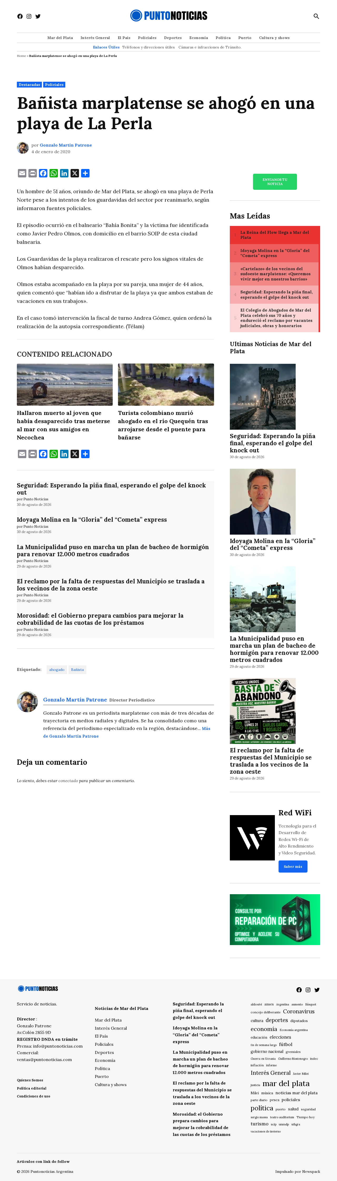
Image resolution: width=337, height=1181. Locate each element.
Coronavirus (299, 1011)
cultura (257, 1020)
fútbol (285, 1044)
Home (21, 56)
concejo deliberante (266, 1012)
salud (293, 1108)
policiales (291, 1099)
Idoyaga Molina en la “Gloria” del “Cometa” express (92, 519)
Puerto (244, 37)
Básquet (310, 1004)
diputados (299, 1020)
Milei (255, 1093)
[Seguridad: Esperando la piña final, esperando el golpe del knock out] (263, 397)
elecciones (280, 1037)
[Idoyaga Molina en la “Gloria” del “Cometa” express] (263, 502)
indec (314, 1059)
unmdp (284, 1124)
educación (259, 1037)
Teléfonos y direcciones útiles (148, 47)
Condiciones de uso (33, 1096)
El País (124, 37)
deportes (277, 1020)
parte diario (259, 1100)
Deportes (173, 37)
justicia (255, 1085)
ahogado (57, 669)
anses (269, 1004)
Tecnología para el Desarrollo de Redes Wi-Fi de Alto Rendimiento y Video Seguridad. (297, 839)
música (267, 1093)
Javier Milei (301, 1074)
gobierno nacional (267, 1051)
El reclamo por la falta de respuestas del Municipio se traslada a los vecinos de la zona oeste (111, 584)
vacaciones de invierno (266, 1131)
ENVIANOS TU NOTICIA (274, 181)
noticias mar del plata (296, 1092)
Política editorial (31, 1088)
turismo (260, 1124)
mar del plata (286, 1083)
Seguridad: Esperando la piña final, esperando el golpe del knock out (111, 488)
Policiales (147, 37)
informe (271, 1065)
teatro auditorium (282, 1117)
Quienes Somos (30, 1080)
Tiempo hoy (305, 1117)
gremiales (293, 1052)
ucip (273, 1124)
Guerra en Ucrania (263, 1059)
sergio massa (259, 1117)
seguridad (308, 1109)
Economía (198, 37)
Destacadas (29, 84)
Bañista (77, 669)
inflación (257, 1065)
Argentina (282, 1004)
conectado (68, 780)
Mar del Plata (60, 37)
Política (223, 37)
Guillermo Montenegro (293, 1059)
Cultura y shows (274, 37)
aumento (297, 1004)
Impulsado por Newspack (297, 1171)
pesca (274, 1100)
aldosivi (256, 1004)
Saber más (293, 866)
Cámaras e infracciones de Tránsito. (210, 47)
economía (264, 1029)
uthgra (295, 1124)
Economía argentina (294, 1030)
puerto (281, 1109)
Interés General (95, 37)
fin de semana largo (264, 1045)
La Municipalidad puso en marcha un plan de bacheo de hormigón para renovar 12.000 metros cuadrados (113, 550)
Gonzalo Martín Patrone (66, 145)
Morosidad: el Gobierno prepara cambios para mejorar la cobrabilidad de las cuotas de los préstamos (100, 619)
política (262, 1108)
